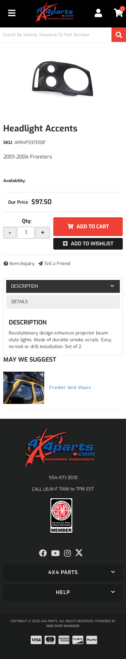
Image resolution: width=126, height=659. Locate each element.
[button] (63, 34)
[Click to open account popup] (98, 13)
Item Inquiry (22, 264)
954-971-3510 (63, 478)
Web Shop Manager (62, 626)
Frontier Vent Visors (70, 388)
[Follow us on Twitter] (79, 553)
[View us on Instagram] (67, 553)
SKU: (8, 142)
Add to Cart (93, 226)
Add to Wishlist (92, 243)
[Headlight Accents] (63, 79)
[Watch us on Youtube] (55, 553)
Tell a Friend (57, 264)
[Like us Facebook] (43, 553)
